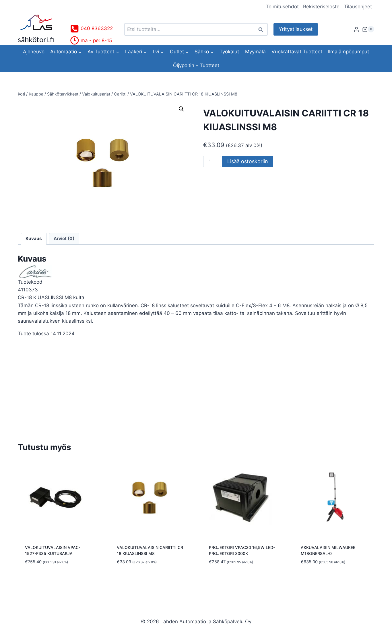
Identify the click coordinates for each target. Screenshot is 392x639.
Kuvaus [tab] (34, 238)
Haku (262, 29)
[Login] (356, 29)
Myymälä (255, 51)
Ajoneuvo (33, 51)
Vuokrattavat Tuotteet (296, 51)
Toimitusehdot (282, 6)
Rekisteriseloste (321, 6)
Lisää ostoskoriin (247, 161)
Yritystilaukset (296, 29)
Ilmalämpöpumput (348, 51)
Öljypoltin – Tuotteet (196, 65)
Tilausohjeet (358, 6)
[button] (181, 109)
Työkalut (229, 51)
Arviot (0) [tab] (64, 238)
